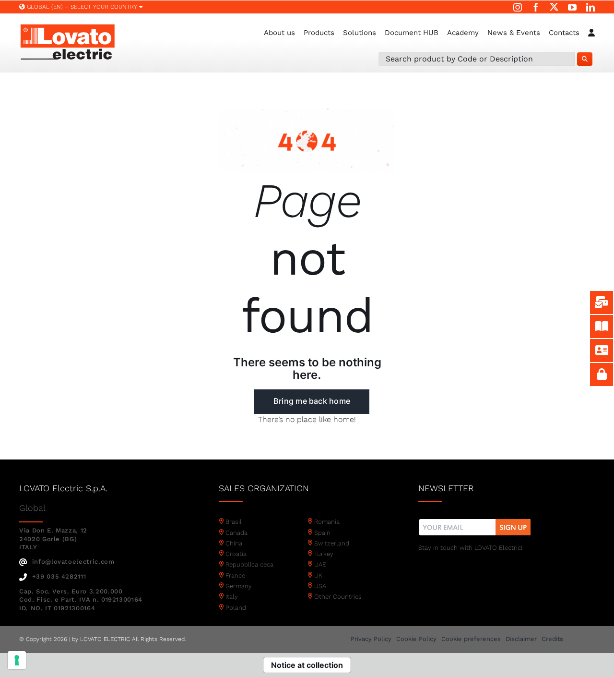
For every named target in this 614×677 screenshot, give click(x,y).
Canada (236, 532)
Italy (231, 596)
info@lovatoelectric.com (73, 561)
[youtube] (572, 7)
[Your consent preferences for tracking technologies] (17, 660)
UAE (320, 564)
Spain (322, 532)
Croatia (236, 553)
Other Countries (338, 596)
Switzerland (331, 543)
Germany (238, 586)
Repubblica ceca (249, 564)
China (233, 543)
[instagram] (517, 7)
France (235, 575)
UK (318, 575)
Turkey (323, 553)
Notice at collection (307, 665)
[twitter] (554, 6)
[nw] (475, 520)
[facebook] (535, 7)
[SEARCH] (584, 59)
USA (320, 586)
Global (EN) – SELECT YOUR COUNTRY (82, 6)
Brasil (233, 521)
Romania (327, 521)
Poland (235, 607)
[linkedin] (590, 7)
